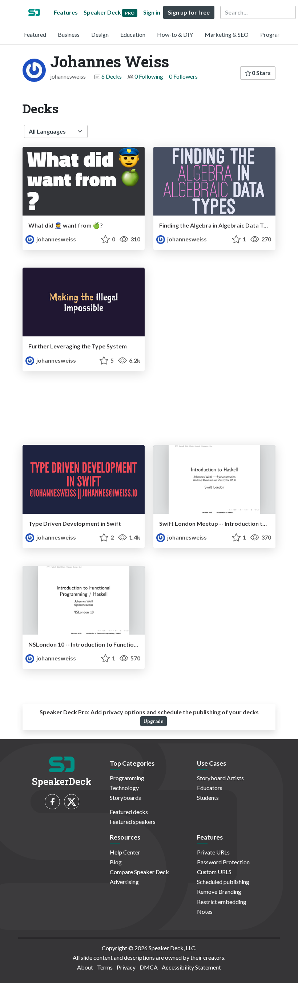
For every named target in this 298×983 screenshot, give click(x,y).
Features (66, 12)
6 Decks (111, 76)
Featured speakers (133, 821)
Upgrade (154, 721)
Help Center (125, 852)
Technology (124, 787)
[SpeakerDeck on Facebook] (52, 801)
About (85, 967)
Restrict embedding (221, 901)
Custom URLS (214, 871)
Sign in (151, 12)
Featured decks (129, 811)
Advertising (124, 881)
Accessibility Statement (191, 967)
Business (69, 34)
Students (208, 797)
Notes (205, 911)
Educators (209, 787)
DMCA (149, 967)
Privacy (126, 967)
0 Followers (183, 76)
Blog (116, 861)
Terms (105, 967)
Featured (35, 34)
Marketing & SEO (227, 34)
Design (100, 34)
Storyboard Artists (220, 777)
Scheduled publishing (223, 881)
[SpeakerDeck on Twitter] (71, 801)
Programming (277, 34)
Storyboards (125, 797)
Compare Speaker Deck (139, 871)
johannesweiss (55, 239)
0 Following (148, 76)
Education (132, 34)
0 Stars (261, 72)
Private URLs (213, 852)
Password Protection (223, 861)
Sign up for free (189, 12)
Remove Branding (219, 891)
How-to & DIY (175, 34)
